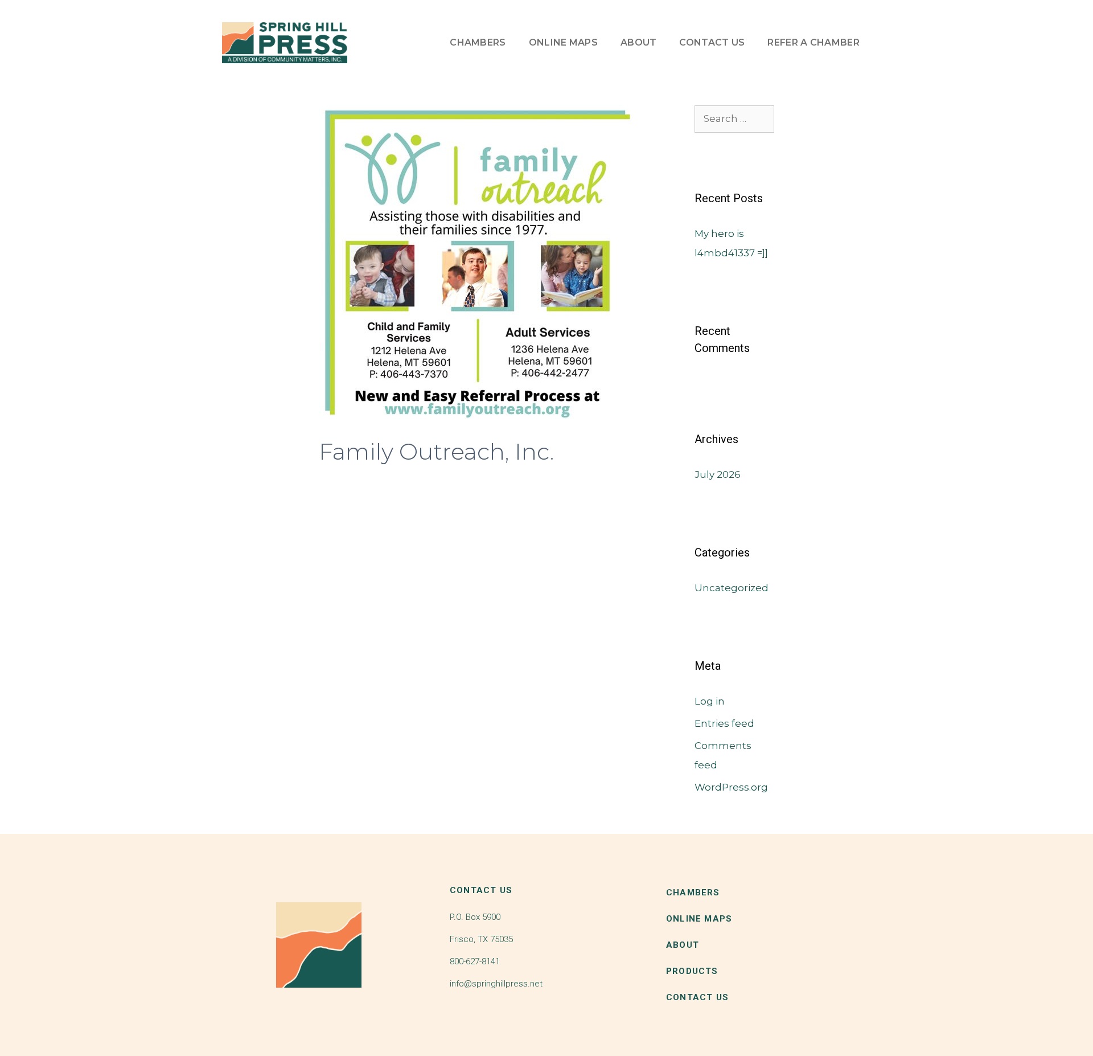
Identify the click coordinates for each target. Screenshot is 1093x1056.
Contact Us (712, 42)
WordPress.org (731, 787)
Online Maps (563, 42)
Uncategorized (732, 588)
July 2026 (718, 474)
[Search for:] (734, 118)
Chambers (478, 42)
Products (692, 971)
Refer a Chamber (813, 42)
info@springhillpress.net (496, 984)
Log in (710, 701)
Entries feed (724, 723)
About (639, 42)
